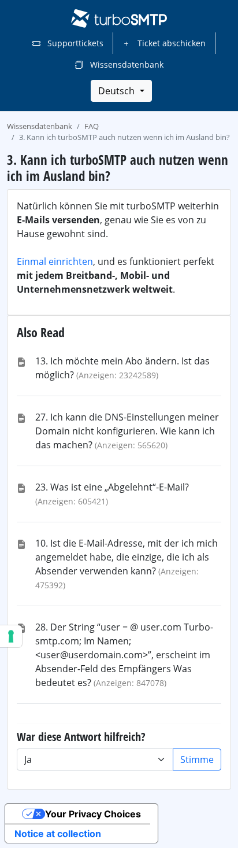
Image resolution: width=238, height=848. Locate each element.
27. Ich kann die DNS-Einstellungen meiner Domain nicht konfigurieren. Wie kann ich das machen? (127, 431)
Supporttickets (74, 43)
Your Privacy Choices (93, 814)
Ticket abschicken (170, 43)
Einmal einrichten (55, 261)
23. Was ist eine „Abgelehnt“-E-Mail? (112, 487)
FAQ (91, 126)
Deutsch (117, 90)
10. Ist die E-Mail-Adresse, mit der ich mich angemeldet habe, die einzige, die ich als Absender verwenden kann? (126, 557)
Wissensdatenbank (125, 64)
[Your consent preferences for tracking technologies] (11, 636)
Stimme (197, 759)
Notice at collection (57, 833)
